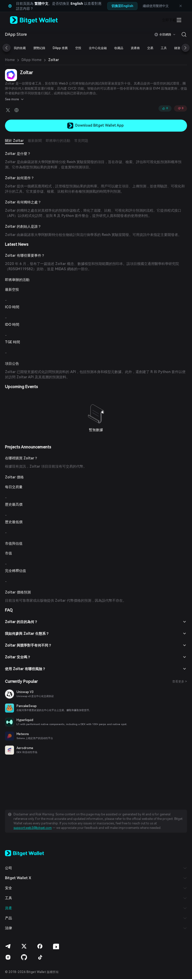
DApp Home (32, 60)
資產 (8, 908)
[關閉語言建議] (180, 6)
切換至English (122, 6)
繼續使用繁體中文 (156, 6)
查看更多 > (179, 681)
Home (10, 60)
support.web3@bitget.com (33, 828)
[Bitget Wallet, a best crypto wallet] (40, 20)
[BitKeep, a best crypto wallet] (24, 853)
